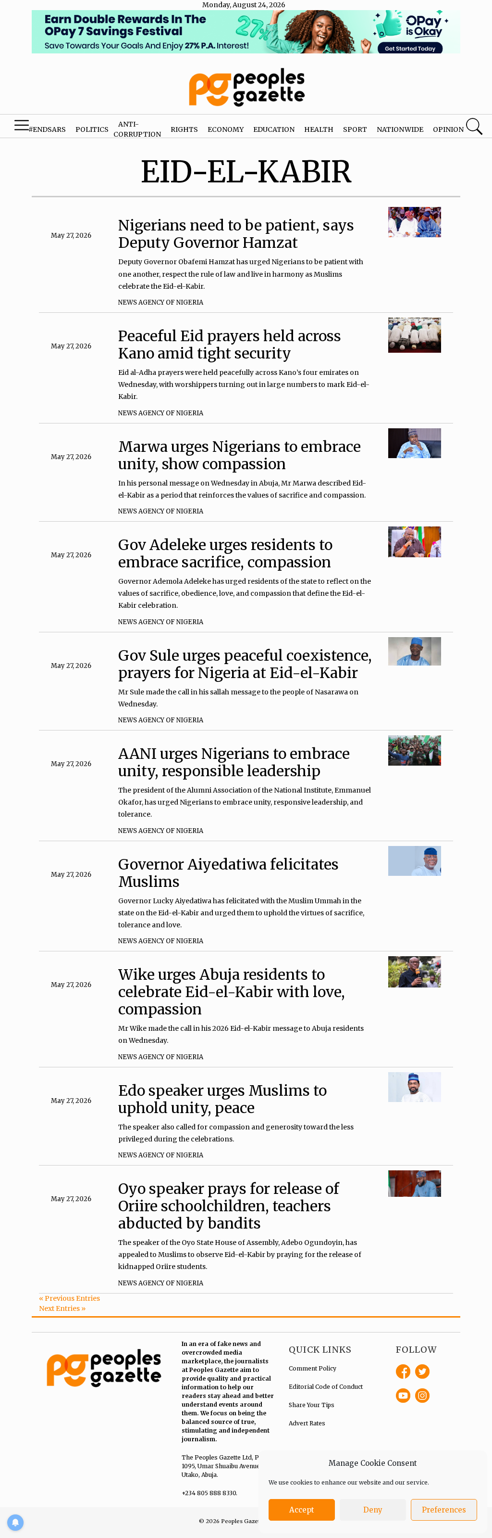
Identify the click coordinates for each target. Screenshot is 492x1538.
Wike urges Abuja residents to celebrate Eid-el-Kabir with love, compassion (231, 991)
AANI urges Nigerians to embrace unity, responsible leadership (234, 762)
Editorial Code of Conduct (326, 1386)
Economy (226, 129)
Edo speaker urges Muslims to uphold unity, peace (222, 1099)
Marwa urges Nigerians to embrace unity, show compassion (239, 455)
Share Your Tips (311, 1405)
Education (274, 129)
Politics (92, 129)
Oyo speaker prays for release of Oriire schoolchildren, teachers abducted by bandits (228, 1205)
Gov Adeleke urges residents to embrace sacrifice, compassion (225, 553)
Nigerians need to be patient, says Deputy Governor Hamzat (236, 234)
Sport (355, 129)
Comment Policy (312, 1368)
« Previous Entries (69, 1298)
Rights (184, 129)
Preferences (444, 1509)
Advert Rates (307, 1423)
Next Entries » (62, 1308)
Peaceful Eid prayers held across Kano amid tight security (229, 344)
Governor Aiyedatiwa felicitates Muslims (228, 873)
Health (318, 129)
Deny (372, 1509)
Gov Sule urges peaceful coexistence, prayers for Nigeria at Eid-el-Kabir (245, 664)
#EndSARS (47, 129)
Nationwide (400, 129)
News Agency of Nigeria (160, 302)
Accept (301, 1509)
